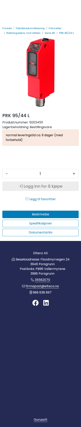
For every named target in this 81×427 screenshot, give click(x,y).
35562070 (42, 280)
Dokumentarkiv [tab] (40, 232)
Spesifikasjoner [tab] (40, 223)
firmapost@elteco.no (42, 286)
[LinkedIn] (46, 303)
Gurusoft (40, 419)
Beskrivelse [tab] (40, 214)
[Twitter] (35, 303)
